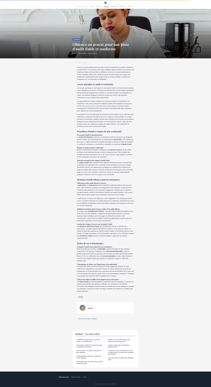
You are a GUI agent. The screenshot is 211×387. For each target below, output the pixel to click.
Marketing (123, 6)
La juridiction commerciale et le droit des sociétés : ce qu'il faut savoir (88, 340)
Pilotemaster (64, 377)
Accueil (81, 6)
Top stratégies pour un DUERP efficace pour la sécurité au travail (89, 362)
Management (114, 6)
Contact (84, 377)
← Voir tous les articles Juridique (87, 318)
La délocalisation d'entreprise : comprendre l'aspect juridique (88, 357)
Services (130, 6)
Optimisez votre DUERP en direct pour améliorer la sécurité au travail (119, 340)
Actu (86, 6)
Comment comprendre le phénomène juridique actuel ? (118, 346)
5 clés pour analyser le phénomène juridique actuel (120, 358)
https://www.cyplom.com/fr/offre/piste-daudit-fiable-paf (99, 106)
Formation (99, 6)
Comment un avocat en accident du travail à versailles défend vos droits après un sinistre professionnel (121, 352)
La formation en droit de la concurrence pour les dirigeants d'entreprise (89, 346)
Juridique (106, 6)
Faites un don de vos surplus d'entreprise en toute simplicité (89, 351)
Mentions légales (75, 377)
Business (91, 6)
